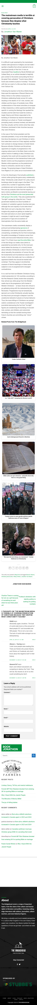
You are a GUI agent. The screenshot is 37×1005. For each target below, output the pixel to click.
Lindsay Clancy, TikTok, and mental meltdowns (17, 785)
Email (6, 717)
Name (6, 709)
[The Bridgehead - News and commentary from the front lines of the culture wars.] (18, 6)
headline (16, 72)
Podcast (19, 998)
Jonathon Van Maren (13, 32)
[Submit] (34, 755)
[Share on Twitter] (16, 568)
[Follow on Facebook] (17, 964)
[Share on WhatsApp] (9, 568)
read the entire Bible (24, 240)
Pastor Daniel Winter (8, 844)
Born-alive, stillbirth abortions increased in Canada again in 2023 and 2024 (16, 815)
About (9, 998)
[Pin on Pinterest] (23, 568)
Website (6, 726)
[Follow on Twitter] (19, 964)
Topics (21, 999)
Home (4, 998)
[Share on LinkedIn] (27, 568)
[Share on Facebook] (13, 568)
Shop (16, 999)
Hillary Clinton (17, 576)
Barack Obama (30, 574)
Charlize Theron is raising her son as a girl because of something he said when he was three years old (9, 600)
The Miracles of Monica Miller (11, 799)
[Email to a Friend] (20, 568)
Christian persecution (7, 576)
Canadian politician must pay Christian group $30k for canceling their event (16, 830)
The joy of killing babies (9, 802)
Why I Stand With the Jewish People (13, 795)
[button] (2, 6)
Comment (7, 692)
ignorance (23, 228)
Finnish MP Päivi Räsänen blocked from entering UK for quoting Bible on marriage (17, 790)
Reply (34, 639)
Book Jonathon (29, 998)
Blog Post (4, 12)
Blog (14, 998)
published (29, 175)
